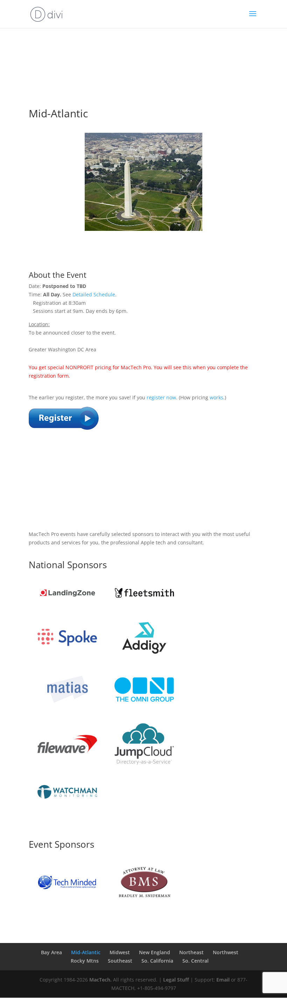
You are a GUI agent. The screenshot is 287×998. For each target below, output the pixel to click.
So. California (157, 960)
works (216, 397)
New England (154, 952)
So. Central (195, 960)
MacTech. (100, 979)
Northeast (191, 952)
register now (161, 397)
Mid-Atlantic (85, 952)
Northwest (225, 952)
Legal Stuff (176, 979)
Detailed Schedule (93, 294)
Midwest (120, 952)
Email (223, 979)
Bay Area (51, 952)
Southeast (120, 960)
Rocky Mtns (85, 960)
